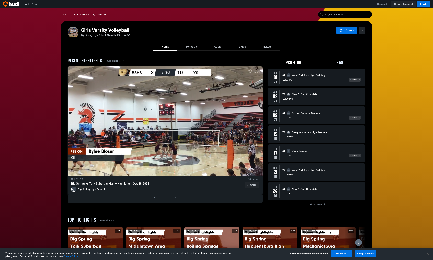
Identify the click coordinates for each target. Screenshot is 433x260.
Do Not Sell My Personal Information (308, 253)
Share (253, 185)
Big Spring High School (91, 189)
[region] (216, 254)
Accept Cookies (365, 253)
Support (382, 4)
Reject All (341, 253)
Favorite (349, 30)
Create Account (403, 4)
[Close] (427, 253)
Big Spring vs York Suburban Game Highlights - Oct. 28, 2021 (110, 183)
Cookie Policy (70, 256)
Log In (423, 4)
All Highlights (114, 61)
